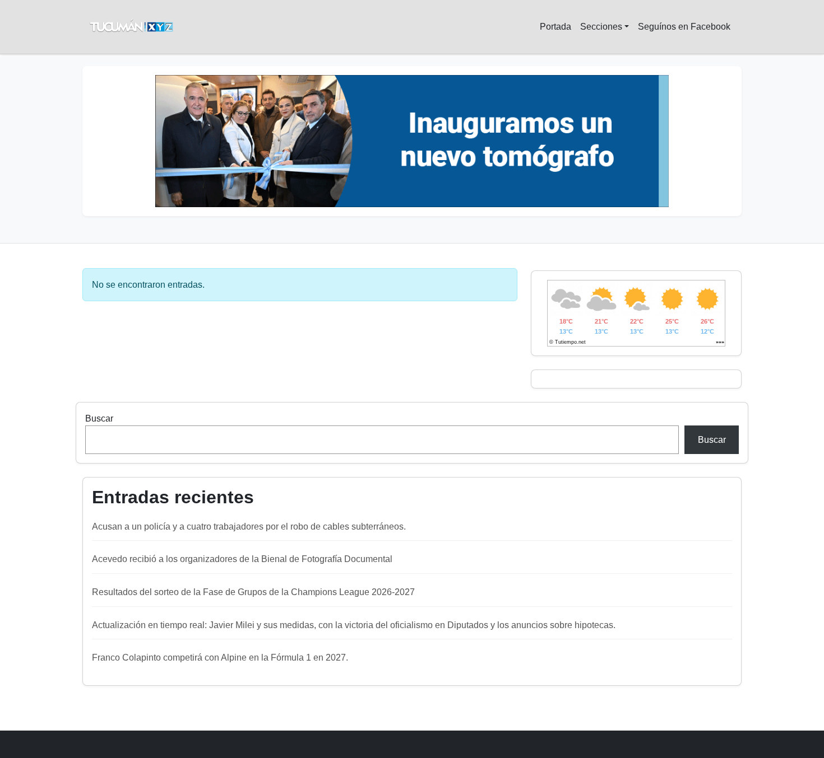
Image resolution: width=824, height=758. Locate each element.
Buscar (99, 418)
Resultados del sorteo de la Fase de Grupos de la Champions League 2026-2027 (253, 592)
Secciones (601, 26)
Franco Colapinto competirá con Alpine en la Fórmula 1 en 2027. (220, 657)
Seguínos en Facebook (684, 26)
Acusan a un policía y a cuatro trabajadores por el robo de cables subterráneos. (249, 526)
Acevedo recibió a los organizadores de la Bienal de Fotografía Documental (242, 559)
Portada (555, 26)
